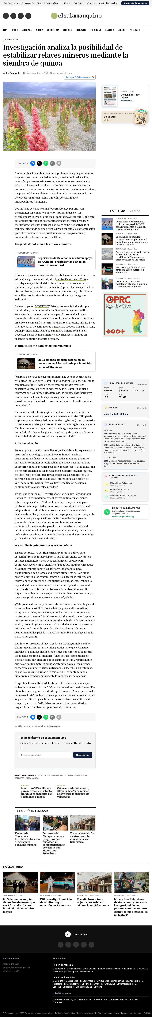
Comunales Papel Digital (32, 3)
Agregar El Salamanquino (78, 77)
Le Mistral (66, 3)
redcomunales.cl (11, 964)
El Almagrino (59, 969)
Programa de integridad (131, 1013)
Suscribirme (82, 755)
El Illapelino (68, 987)
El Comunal (58, 981)
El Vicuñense (103, 981)
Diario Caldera (89, 969)
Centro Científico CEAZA (71, 279)
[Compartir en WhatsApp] (45, 163)
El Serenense (72, 981)
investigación (56, 776)
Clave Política (52, 3)
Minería (39, 29)
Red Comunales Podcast (84, 3)
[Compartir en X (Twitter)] (39, 163)
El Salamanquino (84, 987)
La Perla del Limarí (90, 984)
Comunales (27, 29)
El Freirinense (86, 971)
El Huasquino (71, 971)
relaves (20, 778)
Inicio (15, 29)
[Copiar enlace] (58, 163)
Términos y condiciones (108, 1013)
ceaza (42, 776)
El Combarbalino (125, 984)
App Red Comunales (108, 3)
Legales (136, 29)
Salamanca (33, 778)
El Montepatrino (72, 984)
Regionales (81, 29)
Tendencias (95, 29)
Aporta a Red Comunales (135, 3)
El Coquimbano (87, 981)
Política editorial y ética (65, 1013)
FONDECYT (42, 306)
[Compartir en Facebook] (32, 163)
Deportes (67, 29)
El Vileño (98, 987)
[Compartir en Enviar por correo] (52, 163)
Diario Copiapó (105, 969)
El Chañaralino (74, 969)
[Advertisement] (125, 144)
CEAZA (56, 326)
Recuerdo (109, 29)
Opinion (121, 29)
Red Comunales (11, 3)
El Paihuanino (117, 981)
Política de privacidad (86, 1013)
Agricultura (53, 29)
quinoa (69, 776)
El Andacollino (133, 981)
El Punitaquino (108, 984)
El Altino (141, 969)
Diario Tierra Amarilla (124, 969)
